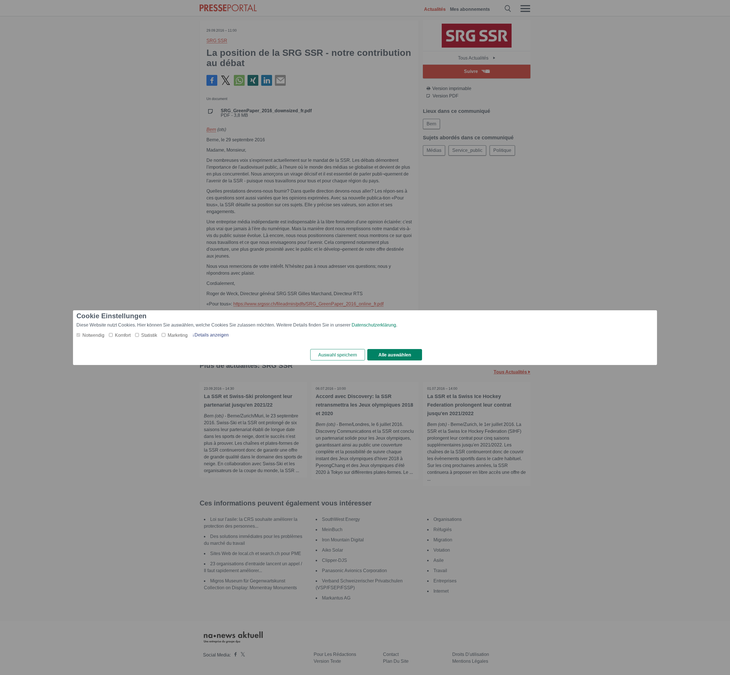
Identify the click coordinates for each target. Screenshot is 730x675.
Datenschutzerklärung (374, 325)
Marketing (178, 335)
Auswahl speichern (337, 354)
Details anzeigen (211, 335)
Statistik (149, 335)
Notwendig (93, 335)
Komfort (123, 335)
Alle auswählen (394, 354)
